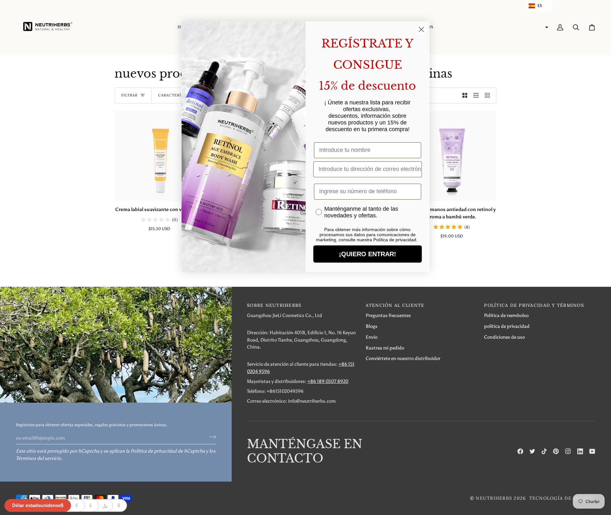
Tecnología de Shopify (562, 498)
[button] (538, 5)
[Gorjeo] (532, 451)
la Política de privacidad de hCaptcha (166, 451)
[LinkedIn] (580, 451)
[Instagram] (568, 451)
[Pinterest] (556, 451)
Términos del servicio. (39, 458)
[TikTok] (544, 451)
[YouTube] (592, 451)
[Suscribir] (210, 437)
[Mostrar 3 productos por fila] (475, 95)
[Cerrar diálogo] (421, 29)
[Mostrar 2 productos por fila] (464, 95)
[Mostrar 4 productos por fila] (489, 95)
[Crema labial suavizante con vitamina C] (159, 156)
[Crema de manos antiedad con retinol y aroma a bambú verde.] (451, 156)
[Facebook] (520, 451)
